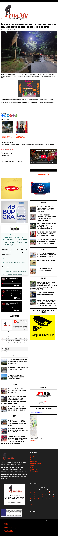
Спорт (31, 467)
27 (42, 498)
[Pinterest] (10, 115)
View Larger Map (33, 440)
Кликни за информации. (36, 412)
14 (46, 495)
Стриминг (32, 458)
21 (45, 497)
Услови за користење (8, 533)
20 (42, 497)
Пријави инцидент (34, 471)
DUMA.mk (6, 351)
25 (34, 498)
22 (49, 497)
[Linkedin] (8, 115)
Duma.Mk (2, 351)
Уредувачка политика (8, 527)
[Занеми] (53, 162)
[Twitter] (5, 115)
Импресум (6, 524)
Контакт (5, 526)
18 (34, 497)
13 (42, 495)
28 (46, 498)
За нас (5, 521)
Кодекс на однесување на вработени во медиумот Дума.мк (11, 529)
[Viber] (13, 115)
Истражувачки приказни (35, 463)
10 (30, 495)
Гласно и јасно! (33, 469)
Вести (31, 460)
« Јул (31, 504)
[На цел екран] (55, 162)
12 (38, 495)
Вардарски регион (34, 461)
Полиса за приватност (8, 531)
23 (53, 497)
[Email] (16, 115)
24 (30, 498)
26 (38, 498)
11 (34, 495)
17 (30, 497)
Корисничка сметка (43, 174)
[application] (43, 156)
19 (38, 497)
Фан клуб (32, 456)
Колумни (32, 465)
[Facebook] (2, 115)
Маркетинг (6, 523)
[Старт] (32, 162)
